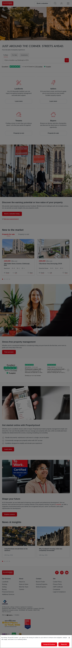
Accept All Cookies (49, 644)
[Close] (69, 638)
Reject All (64, 644)
